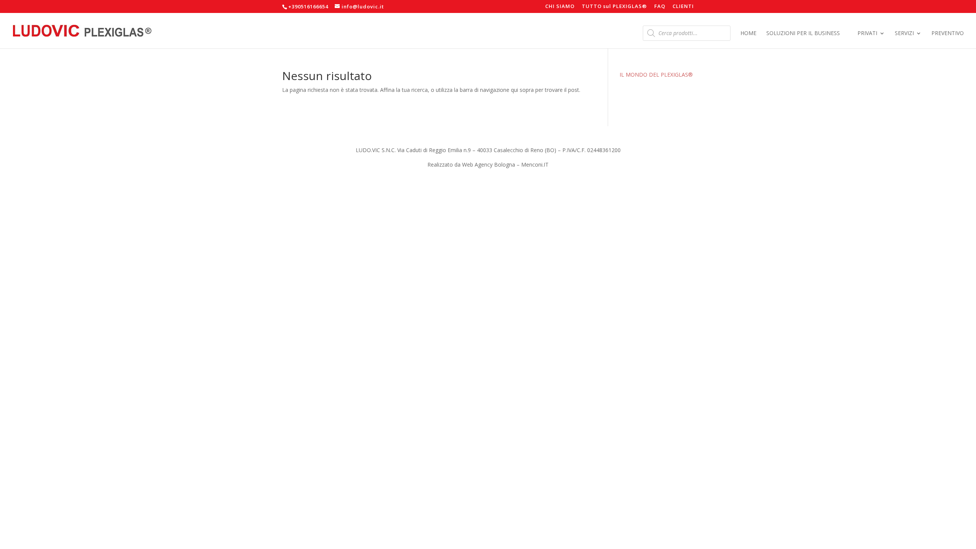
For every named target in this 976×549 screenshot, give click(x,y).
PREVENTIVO (947, 33)
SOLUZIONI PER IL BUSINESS (803, 33)
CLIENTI (683, 7)
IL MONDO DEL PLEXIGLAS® (656, 74)
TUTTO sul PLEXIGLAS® (614, 7)
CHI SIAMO (560, 7)
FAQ (659, 7)
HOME (748, 33)
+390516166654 (308, 6)
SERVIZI (904, 33)
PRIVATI (867, 33)
